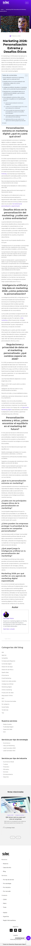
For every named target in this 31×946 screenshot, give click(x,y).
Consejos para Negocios (8, 661)
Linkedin (12, 629)
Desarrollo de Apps (7, 666)
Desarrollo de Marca (7, 669)
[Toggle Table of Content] (25, 75)
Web (7, 629)
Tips (3, 713)
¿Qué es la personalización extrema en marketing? (14, 103)
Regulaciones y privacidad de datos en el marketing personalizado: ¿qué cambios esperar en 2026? (14, 93)
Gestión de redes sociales (9, 681)
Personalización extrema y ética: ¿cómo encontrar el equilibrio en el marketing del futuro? (14, 99)
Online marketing (7, 689)
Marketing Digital (7, 687)
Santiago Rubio (8, 618)
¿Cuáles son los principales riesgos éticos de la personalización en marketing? (16, 107)
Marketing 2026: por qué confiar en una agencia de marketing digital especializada (15, 120)
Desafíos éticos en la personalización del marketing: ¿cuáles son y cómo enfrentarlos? (14, 83)
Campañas (5, 658)
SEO (3, 698)
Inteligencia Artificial (7, 684)
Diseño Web (5, 672)
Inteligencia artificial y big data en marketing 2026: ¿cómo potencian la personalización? (15, 88)
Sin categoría (5, 704)
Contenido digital (7, 664)
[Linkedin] (15, 930)
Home (2, 9)
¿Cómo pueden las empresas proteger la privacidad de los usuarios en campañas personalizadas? (15, 112)
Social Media (5, 707)
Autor (4, 123)
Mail (4, 629)
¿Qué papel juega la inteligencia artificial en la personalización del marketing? (16, 116)
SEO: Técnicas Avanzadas (9, 701)
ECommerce (5, 675)
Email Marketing (6, 678)
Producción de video (8, 692)
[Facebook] (19, 930)
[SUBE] (8, 2)
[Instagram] (11, 930)
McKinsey (4, 173)
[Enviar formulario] (28, 938)
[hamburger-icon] (26, 3)
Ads (3, 652)
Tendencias (5, 710)
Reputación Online (7, 695)
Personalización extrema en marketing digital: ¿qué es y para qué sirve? (13, 78)
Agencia (4, 655)
